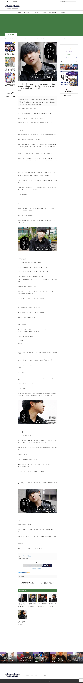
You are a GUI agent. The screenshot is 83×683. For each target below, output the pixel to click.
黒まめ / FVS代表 (26, 555)
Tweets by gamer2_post (68, 95)
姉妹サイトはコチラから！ (37, 568)
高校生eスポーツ (27, 12)
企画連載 (44, 12)
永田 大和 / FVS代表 (27, 556)
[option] (8, 658)
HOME (19, 12)
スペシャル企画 (36, 12)
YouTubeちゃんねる (53, 12)
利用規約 (31, 675)
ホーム (23, 675)
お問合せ (45, 675)
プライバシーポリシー (38, 675)
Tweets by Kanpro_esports (10, 96)
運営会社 (27, 675)
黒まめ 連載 (11, 34)
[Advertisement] (41, 23)
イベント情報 (62, 12)
